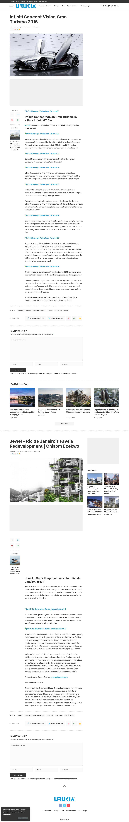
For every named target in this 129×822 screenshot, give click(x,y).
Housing (28, 679)
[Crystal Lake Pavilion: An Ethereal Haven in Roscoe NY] (15, 560)
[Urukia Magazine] (25, 6)
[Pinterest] (105, 6)
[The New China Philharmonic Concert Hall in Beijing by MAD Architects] (15, 135)
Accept (23, 818)
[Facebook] (101, 6)
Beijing (21, 310)
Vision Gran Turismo (62, 310)
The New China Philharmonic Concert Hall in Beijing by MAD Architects (15, 146)
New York (50, 679)
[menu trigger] (12, 6)
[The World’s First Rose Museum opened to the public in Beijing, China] (22, 397)
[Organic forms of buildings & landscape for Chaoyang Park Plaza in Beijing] (106, 397)
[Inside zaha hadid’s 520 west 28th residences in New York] (78, 397)
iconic (50, 310)
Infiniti (27, 125)
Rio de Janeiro (70, 679)
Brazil (20, 679)
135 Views (12, 770)
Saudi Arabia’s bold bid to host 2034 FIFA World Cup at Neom (94, 512)
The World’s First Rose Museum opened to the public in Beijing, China (22, 412)
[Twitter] (103, 6)
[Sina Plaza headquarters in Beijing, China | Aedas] (50, 397)
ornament (59, 679)
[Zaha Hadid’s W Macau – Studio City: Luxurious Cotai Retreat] (111, 479)
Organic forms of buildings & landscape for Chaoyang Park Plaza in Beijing (106, 412)
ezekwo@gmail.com (59, 641)
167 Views (12, 451)
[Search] (118, 6)
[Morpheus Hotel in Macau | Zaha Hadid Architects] (111, 502)
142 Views (12, 27)
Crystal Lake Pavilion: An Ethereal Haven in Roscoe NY (15, 570)
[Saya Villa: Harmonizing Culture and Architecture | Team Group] (94, 479)
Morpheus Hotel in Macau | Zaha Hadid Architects (111, 512)
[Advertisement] (46, 92)
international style (39, 679)
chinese (28, 310)
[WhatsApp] (17, 29)
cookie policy (7, 814)
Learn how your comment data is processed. (59, 373)
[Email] (19, 29)
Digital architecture (39, 310)
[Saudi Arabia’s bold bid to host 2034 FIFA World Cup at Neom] (94, 502)
